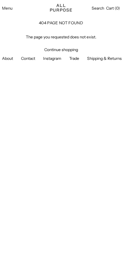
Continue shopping (61, 49)
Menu (7, 8)
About (7, 58)
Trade (74, 58)
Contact (28, 58)
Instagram (52, 58)
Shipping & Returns (104, 58)
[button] (98, 8)
